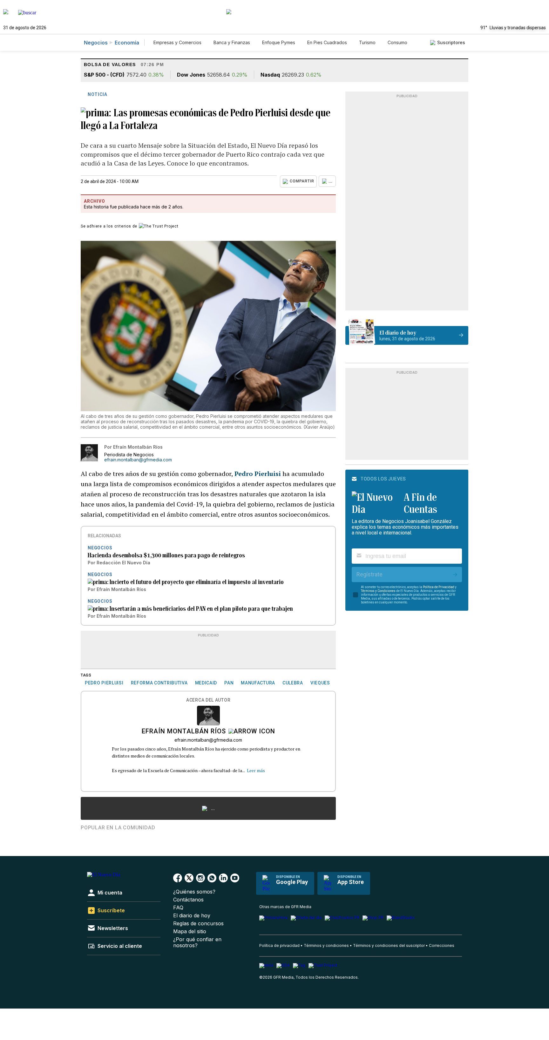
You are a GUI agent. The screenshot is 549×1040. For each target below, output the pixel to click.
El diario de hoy (191, 916)
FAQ (178, 908)
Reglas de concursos (198, 924)
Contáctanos (188, 900)
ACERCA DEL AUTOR (208, 700)
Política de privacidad (279, 945)
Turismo (367, 42)
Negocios (96, 42)
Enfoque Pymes (278, 42)
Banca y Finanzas (232, 42)
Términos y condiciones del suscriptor (389, 945)
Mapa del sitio (189, 931)
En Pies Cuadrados (327, 42)
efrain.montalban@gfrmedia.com (138, 459)
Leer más (256, 770)
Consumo (397, 42)
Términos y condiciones (326, 945)
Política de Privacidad (438, 587)
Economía (127, 42)
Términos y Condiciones (378, 591)
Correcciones (441, 945)
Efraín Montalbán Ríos (184, 732)
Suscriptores (451, 42)
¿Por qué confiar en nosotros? (197, 942)
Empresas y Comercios (177, 42)
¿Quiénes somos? (194, 892)
